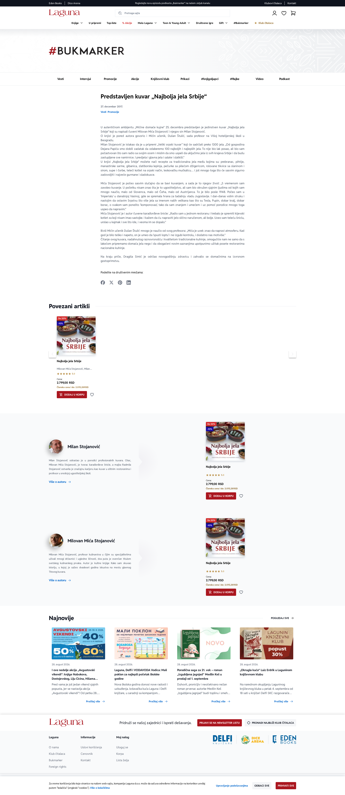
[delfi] (222, 739)
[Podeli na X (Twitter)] (111, 282)
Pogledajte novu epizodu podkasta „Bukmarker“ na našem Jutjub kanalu (172, 3)
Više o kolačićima (100, 787)
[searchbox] (172, 13)
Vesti (103, 112)
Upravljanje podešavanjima (232, 785)
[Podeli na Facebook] (103, 282)
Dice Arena (74, 3)
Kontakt (292, 3)
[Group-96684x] (284, 739)
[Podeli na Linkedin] (128, 282)
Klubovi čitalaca (273, 3)
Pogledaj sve (280, 618)
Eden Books (55, 3)
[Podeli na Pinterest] (120, 282)
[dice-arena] (252, 739)
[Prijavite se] (274, 13)
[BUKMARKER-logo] (86, 51)
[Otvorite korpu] (293, 13)
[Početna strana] (65, 13)
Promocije (113, 112)
